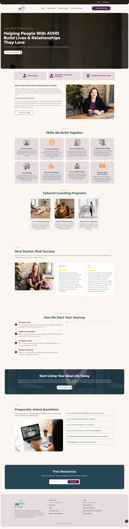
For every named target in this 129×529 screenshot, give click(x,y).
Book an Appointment (56, 514)
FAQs (50, 508)
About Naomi (51, 8)
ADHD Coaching (63, 8)
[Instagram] (23, 2)
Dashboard (106, 2)
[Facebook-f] (21, 2)
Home (43, 8)
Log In (98, 2)
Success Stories (54, 511)
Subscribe (73, 482)
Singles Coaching (76, 8)
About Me (52, 505)
